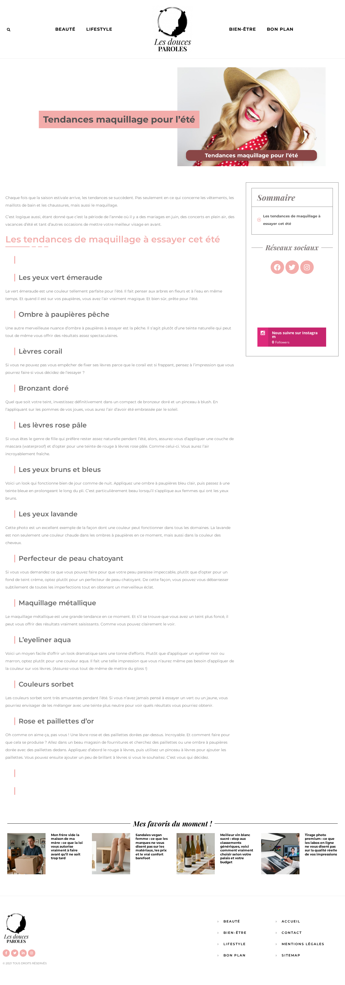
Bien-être (242, 29)
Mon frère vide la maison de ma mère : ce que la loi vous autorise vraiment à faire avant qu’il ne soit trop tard (67, 846)
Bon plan (280, 29)
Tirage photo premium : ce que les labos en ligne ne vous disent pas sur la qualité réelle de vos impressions (321, 844)
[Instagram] (31, 952)
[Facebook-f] (6, 952)
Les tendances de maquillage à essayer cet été (291, 220)
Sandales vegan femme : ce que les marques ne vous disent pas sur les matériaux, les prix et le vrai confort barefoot (152, 846)
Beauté (65, 29)
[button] (8, 29)
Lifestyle (99, 29)
